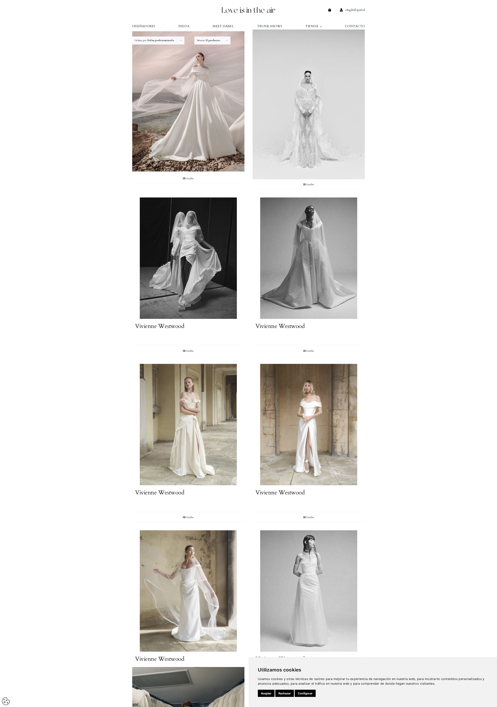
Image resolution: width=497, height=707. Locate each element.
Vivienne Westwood (159, 326)
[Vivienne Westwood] (188, 258)
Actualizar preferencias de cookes (6, 701)
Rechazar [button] (284, 693)
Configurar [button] (305, 693)
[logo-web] (248, 8)
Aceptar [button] (266, 693)
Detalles (190, 178)
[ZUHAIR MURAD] (188, 101)
